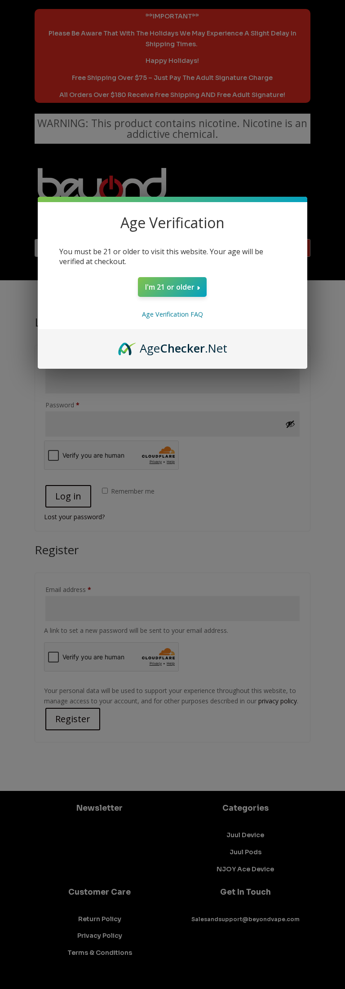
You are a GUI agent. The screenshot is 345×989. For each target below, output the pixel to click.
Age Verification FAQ (172, 314)
